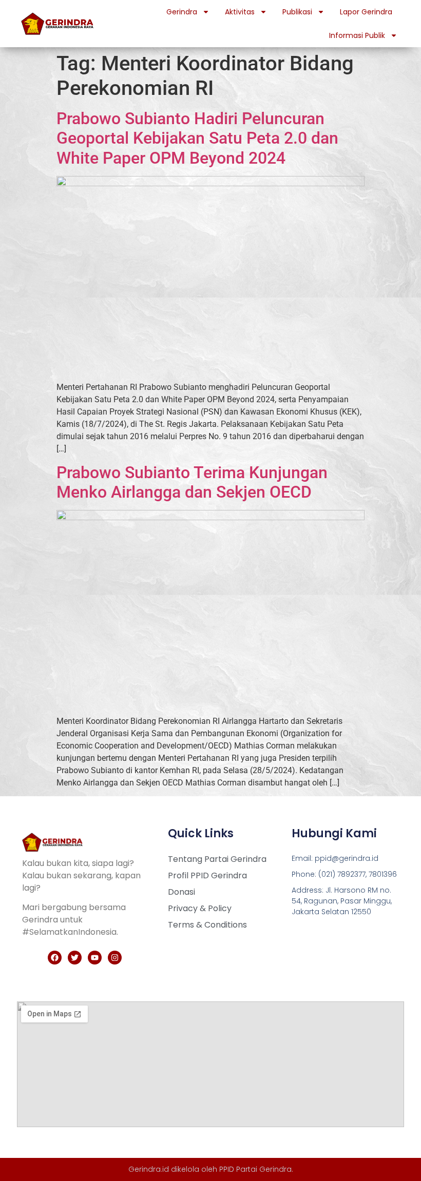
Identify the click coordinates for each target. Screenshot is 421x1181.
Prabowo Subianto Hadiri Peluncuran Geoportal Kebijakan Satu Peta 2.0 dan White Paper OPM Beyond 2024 (197, 138)
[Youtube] (95, 958)
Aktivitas (240, 12)
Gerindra (181, 12)
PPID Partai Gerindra (255, 1169)
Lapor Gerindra (366, 12)
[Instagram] (115, 958)
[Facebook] (55, 958)
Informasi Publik (357, 35)
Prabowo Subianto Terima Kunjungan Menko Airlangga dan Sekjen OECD (192, 482)
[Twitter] (75, 958)
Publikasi (297, 12)
